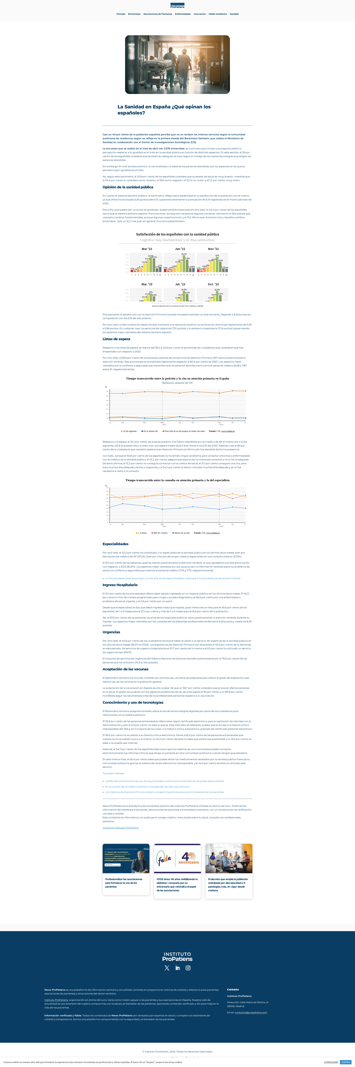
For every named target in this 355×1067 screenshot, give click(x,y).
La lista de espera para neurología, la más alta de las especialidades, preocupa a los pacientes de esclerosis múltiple (172, 578)
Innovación (200, 14)
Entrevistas (134, 14)
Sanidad (234, 14)
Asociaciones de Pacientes (157, 14)
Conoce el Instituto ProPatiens (121, 827)
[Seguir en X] (167, 968)
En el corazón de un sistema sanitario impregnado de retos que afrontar (147, 786)
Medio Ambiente (218, 14)
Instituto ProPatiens (56, 1000)
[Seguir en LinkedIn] (177, 968)
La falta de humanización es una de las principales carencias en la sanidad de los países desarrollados (164, 781)
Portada (120, 14)
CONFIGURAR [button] (331, 1062)
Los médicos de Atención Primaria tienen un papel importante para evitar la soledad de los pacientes (164, 792)
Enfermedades (183, 14)
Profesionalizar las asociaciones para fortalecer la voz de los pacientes (123, 883)
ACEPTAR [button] (346, 1062)
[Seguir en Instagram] (188, 968)
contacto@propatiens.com (251, 1012)
